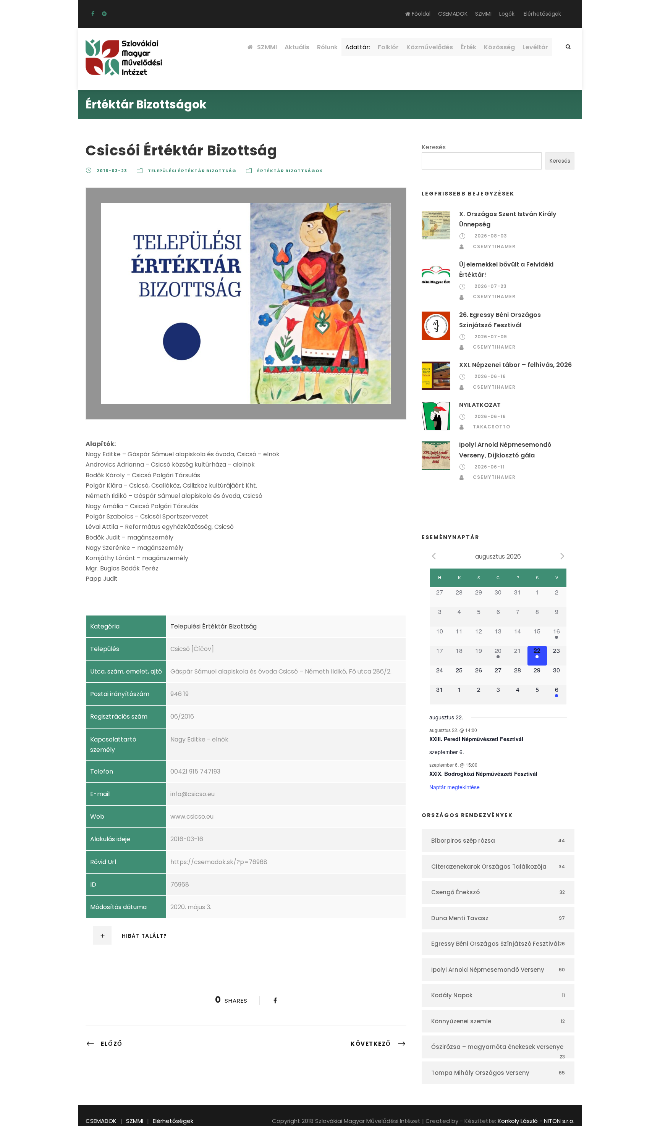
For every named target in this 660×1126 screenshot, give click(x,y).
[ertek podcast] (104, 14)
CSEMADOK (452, 14)
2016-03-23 (112, 171)
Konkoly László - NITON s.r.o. (536, 1121)
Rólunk (327, 47)
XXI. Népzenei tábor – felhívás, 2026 (515, 364)
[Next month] (562, 556)
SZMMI (483, 14)
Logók (506, 14)
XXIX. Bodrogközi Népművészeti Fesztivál (483, 773)
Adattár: (357, 47)
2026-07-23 (490, 286)
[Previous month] (433, 556)
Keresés (434, 147)
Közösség (499, 47)
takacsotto (491, 426)
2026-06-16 (490, 376)
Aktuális (297, 47)
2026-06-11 (489, 467)
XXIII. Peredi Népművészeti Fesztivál (476, 739)
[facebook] (92, 14)
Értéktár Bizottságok (290, 171)
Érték (468, 47)
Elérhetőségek (542, 14)
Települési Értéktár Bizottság (192, 171)
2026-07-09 (490, 336)
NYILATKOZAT (480, 405)
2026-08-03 (490, 236)
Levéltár (535, 47)
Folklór (388, 47)
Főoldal (420, 14)
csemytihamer (494, 246)
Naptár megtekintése (454, 787)
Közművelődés (429, 47)
